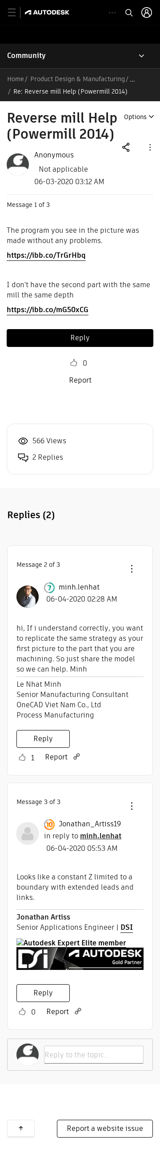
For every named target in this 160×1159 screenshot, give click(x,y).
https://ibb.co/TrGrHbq (46, 255)
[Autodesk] (48, 12)
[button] (149, 147)
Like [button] (74, 363)
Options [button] (135, 116)
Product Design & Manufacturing (77, 78)
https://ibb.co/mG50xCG (47, 310)
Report (80, 380)
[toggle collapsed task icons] (112, 13)
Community (26, 55)
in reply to (82, 836)
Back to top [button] (21, 1128)
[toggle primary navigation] (16, 12)
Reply (80, 338)
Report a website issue (105, 1128)
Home (15, 78)
